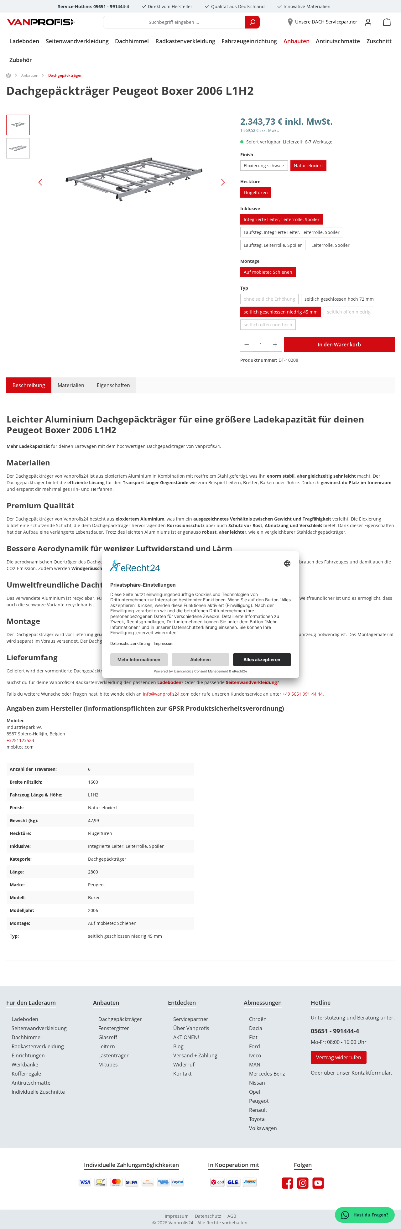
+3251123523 (20, 740)
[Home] (8, 75)
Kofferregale (26, 1073)
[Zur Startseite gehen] (40, 22)
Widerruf (183, 1064)
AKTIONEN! (186, 1037)
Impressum (177, 1216)
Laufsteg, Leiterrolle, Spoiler (273, 245)
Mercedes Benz (267, 1073)
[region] (117, 182)
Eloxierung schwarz (264, 166)
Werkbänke (25, 1064)
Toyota (257, 1119)
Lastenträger (113, 1055)
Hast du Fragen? (370, 1215)
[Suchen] (252, 22)
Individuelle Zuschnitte (38, 1091)
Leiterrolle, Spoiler (330, 245)
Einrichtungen (28, 1055)
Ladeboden (169, 682)
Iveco (255, 1055)
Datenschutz (208, 1216)
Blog (178, 1046)
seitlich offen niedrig (350, 313)
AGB (231, 1216)
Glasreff (107, 1037)
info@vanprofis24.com (166, 694)
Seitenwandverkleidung (251, 682)
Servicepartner (190, 1019)
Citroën (258, 1019)
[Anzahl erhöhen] (275, 344)
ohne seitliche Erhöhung (271, 300)
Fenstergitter (113, 1028)
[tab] (25, 385)
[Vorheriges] (40, 182)
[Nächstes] (222, 182)
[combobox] (174, 22)
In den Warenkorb (339, 344)
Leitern (106, 1046)
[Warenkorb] (387, 22)
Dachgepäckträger (120, 1019)
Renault (258, 1110)
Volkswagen (263, 1128)
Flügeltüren (256, 192)
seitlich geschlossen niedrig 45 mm (281, 312)
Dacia (255, 1028)
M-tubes (108, 1064)
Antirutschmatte (31, 1082)
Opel (254, 1091)
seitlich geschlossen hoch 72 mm (339, 299)
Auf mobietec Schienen (268, 272)
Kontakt (182, 1073)
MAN (254, 1064)
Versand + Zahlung (195, 1055)
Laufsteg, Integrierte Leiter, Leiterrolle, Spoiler (292, 232)
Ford (254, 1046)
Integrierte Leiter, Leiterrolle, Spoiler (282, 219)
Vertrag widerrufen (338, 1057)
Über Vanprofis (191, 1028)
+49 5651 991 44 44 (303, 694)
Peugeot (259, 1100)
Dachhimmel (27, 1037)
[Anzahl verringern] (246, 344)
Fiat (253, 1037)
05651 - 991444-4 (335, 1031)
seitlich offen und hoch (270, 326)
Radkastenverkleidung (38, 1046)
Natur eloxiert (308, 166)
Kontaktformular (371, 1072)
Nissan (257, 1082)
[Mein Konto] (368, 22)
